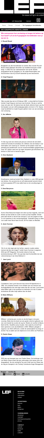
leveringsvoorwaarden (24, 419)
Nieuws (10, 25)
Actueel (17, 25)
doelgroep (21, 409)
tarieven (20, 403)
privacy (20, 421)
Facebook (8, 374)
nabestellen (21, 395)
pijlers (19, 407)
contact (20, 397)
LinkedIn (27, 374)
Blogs (29, 21)
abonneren (21, 393)
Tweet (18, 374)
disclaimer (21, 415)
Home (4, 25)
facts (19, 405)
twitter (19, 431)
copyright (20, 417)
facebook (20, 429)
